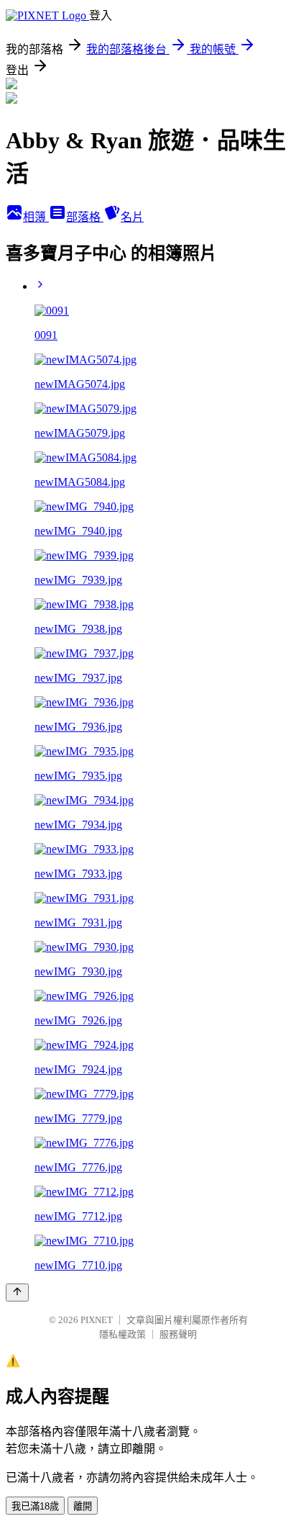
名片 (132, 217)
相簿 (36, 217)
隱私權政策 (122, 1334)
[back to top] (17, 1293)
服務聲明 (178, 1334)
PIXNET (96, 1319)
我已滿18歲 (35, 1506)
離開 (82, 1506)
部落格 (84, 217)
